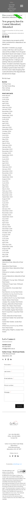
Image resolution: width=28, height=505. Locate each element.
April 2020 (5, 222)
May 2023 (5, 161)
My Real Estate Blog (8, 86)
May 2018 (5, 254)
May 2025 (5, 121)
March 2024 (6, 143)
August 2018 (6, 248)
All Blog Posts (6, 84)
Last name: (7, 371)
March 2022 (6, 189)
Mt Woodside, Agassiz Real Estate (12, 310)
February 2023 (7, 167)
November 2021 (7, 195)
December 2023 (7, 149)
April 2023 (5, 163)
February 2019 (6, 244)
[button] (3, 359)
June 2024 (5, 137)
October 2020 (6, 215)
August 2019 (6, 234)
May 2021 (5, 205)
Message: (7, 392)
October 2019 (6, 232)
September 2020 (7, 217)
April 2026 (5, 103)
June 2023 (5, 159)
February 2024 (7, 145)
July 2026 (5, 97)
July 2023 (5, 157)
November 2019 (7, 230)
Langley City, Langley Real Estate (12, 302)
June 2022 (5, 183)
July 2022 (5, 181)
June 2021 (5, 203)
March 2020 (6, 225)
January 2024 (6, 147)
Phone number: (9, 385)
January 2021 (6, 209)
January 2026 (6, 109)
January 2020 (6, 226)
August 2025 (6, 117)
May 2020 (5, 220)
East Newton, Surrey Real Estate (12, 292)
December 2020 (7, 211)
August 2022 (6, 179)
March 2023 (6, 165)
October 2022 (6, 175)
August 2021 (6, 199)
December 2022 (7, 171)
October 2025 (6, 113)
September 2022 (7, 177)
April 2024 (5, 141)
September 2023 (7, 155)
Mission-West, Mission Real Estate (12, 308)
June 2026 (5, 99)
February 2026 (7, 107)
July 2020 (5, 219)
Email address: (8, 378)
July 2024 (5, 135)
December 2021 (7, 193)
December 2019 (7, 228)
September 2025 (7, 115)
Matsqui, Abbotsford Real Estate (12, 304)
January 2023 (6, 169)
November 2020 (7, 213)
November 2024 (7, 129)
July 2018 (5, 250)
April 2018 (5, 256)
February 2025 (7, 127)
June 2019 (5, 238)
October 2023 (6, 153)
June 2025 (5, 119)
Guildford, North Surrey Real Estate (13, 298)
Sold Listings (6, 90)
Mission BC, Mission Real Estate (11, 306)
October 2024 (6, 131)
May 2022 (5, 185)
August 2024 (6, 133)
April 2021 (5, 207)
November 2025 (7, 111)
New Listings (6, 88)
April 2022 (5, 187)
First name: (7, 364)
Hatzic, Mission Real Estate (10, 300)
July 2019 (5, 236)
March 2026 (6, 105)
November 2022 (7, 173)
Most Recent (6, 95)
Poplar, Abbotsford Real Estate (11, 316)
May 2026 (5, 101)
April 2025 (5, 123)
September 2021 (7, 197)
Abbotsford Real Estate (9, 266)
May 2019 (5, 240)
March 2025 (6, 125)
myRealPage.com (17, 464)
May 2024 (5, 139)
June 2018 (5, 252)
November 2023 (7, 151)
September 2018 (7, 246)
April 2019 (5, 242)
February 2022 (7, 191)
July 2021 (5, 201)
